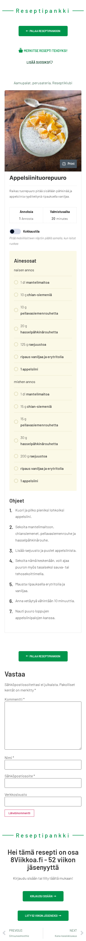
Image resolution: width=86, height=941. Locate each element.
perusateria (41, 83)
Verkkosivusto (16, 794)
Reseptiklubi (62, 83)
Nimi (9, 757)
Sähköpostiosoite (20, 776)
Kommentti (15, 699)
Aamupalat (22, 83)
